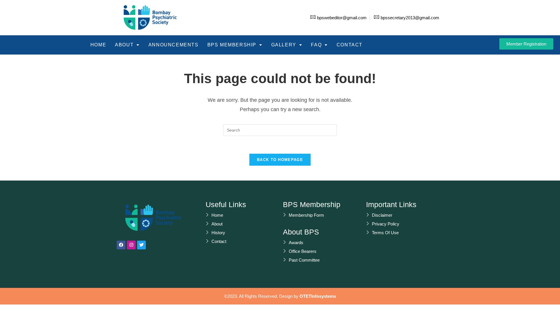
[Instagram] (131, 245)
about (124, 44)
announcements (173, 44)
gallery (283, 44)
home (98, 44)
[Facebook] (121, 245)
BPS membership (231, 44)
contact (350, 44)
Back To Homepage (280, 160)
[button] (127, 45)
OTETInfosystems (318, 296)
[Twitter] (141, 245)
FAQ (316, 44)
